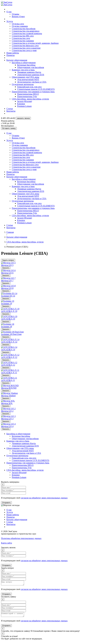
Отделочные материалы (23, 84)
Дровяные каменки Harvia (29, 72)
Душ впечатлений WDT (28, 79)
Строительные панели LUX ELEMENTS (36, 89)
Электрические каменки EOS (30, 75)
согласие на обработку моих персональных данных (44, 498)
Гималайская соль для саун (29, 87)
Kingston (21, 104)
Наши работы (12, 53)
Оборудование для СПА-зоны (25, 77)
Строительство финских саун (25, 45)
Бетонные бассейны (26, 65)
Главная (10, 232)
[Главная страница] (6, 2)
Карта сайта (6, 543)
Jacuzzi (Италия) (24, 101)
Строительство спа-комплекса (25, 31)
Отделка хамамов (20, 26)
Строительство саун (21, 38)
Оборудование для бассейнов (30, 67)
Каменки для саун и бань (23, 70)
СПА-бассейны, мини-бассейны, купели (30, 99)
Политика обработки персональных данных (21, 538)
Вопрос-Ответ (18, 16)
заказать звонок (23, 118)
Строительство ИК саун (23, 36)
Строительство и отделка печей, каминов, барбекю (35, 43)
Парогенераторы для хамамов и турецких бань (33, 91)
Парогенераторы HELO (28, 94)
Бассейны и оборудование (24, 62)
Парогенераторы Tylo (27, 96)
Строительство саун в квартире (26, 48)
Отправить (6, 503)
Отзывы (15, 14)
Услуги (9, 21)
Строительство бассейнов (23, 28)
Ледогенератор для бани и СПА (31, 82)
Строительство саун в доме (24, 50)
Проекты (10, 55)
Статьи (9, 108)
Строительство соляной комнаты (27, 33)
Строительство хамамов (23, 41)
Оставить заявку (9, 128)
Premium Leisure (24, 106)
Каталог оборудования (16, 60)
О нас (9, 12)
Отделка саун (18, 24)
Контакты (10, 111)
